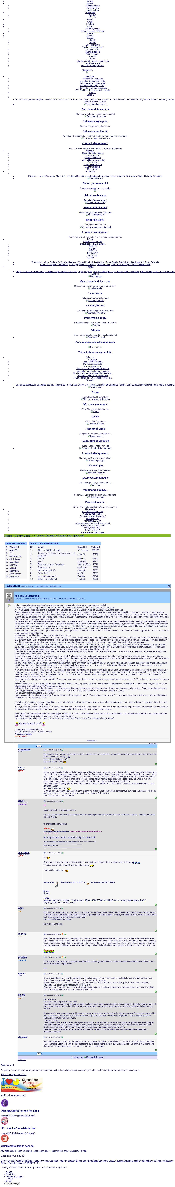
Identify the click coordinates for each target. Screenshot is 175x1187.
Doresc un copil (8, 1161)
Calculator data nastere (92, 153)
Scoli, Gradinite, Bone (93, 362)
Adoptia (92, 92)
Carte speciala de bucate (92, 532)
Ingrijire (92, 248)
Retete (90, 33)
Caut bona (103, 1161)
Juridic (93, 40)
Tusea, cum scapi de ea (95, 441)
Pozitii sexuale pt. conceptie (92, 83)
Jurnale (90, 22)
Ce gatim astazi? (92, 530)
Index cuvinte (93, 10)
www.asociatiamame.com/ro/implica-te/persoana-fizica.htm (61, 841)
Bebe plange (82, 1161)
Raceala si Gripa (95, 428)
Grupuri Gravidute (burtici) (155, 99)
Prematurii (157, 176)
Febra (95, 392)
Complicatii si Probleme (98, 99)
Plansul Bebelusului (95, 207)
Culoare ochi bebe (60, 1151)
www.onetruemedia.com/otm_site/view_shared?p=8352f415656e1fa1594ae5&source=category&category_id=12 (94, 900)
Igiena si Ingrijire (117, 176)
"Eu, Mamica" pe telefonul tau (18, 1128)
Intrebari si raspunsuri (95, 143)
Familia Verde (146, 271)
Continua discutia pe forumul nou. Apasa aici (59, 535)
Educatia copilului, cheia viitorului (92, 375)
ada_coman (24, 852)
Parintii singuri (92, 54)
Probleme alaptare (67, 1161)
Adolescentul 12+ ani (75, 262)
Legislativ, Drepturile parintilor (118, 271)
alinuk (21, 801)
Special (90, 38)
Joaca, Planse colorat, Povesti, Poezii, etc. (92, 378)
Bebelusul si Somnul (135, 176)
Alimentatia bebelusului (92, 512)
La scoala (92, 359)
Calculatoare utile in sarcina (17, 1146)
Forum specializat (93, 158)
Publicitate (11, 1174)
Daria (46, 891)
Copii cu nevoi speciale (92, 47)
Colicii (95, 416)
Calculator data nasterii (95, 109)
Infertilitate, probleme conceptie (93, 88)
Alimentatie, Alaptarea (66, 176)
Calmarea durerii (92, 167)
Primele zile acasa (36, 176)
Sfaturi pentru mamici (95, 183)
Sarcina (90, 95)
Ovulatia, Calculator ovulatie (92, 81)
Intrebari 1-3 (92, 253)
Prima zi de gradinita (92, 364)
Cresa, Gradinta (116, 1161)
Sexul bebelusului (42, 1151)
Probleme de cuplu (95, 317)
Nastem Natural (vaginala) (93, 160)
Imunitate (73, 385)
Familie (90, 267)
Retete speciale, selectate (92, 525)
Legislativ (20, 1163)
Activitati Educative (141, 265)
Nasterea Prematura (93, 164)
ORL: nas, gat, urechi (95, 404)
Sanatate (93, 246)
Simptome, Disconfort (45, 99)
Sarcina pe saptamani (25, 99)
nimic (45, 968)
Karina (47, 893)
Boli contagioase (95, 502)
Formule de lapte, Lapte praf (92, 516)
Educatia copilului (124, 265)
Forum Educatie (152, 262)
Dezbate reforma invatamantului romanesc (92, 373)
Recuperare (92, 169)
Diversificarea (82, 176)
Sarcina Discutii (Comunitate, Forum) (126, 99)
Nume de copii (62, 99)
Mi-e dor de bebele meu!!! (30, 723)
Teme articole (93, 8)
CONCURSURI (32, 1163)
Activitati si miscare (87, 265)
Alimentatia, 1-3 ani (92, 521)
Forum (93, 17)
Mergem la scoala (131, 1161)
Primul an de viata (95, 195)
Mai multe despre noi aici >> (13, 1074)
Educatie (93, 251)
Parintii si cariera (92, 52)
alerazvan (23, 1037)
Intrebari (90, 24)
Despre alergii (84, 385)
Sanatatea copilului (49, 265)
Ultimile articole (93, 6)
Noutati (90, 3)
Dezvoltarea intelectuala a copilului (93, 371)
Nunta (92, 59)
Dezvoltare (50, 176)
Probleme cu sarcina (32, 1161)
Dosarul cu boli (95, 219)
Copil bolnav (146, 1161)
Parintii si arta (92, 49)
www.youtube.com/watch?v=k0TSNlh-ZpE (57, 831)
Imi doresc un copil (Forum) (92, 86)
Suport (9, 1181)
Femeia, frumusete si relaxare (63, 271)
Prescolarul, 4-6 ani (40, 262)
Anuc (20, 908)
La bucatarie (95, 293)
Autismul (171, 385)
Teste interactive (92, 63)
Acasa (90, 1)
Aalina (21, 767)
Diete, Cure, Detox (92, 528)
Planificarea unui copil (93, 79)
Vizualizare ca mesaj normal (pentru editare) (48, 586)
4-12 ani (90, 258)
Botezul (92, 56)
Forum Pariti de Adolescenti (131, 262)
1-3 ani (90, 239)
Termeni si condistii (14, 1176)
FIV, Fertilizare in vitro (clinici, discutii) (93, 90)
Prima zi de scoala (92, 366)
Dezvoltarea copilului (106, 265)
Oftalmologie (95, 465)
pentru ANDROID (9, 1116)
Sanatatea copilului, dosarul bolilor (52, 385)
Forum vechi (22, 535)
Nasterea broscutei (23, 734)
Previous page (153, 743)
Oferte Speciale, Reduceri (92, 31)
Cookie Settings (13, 1184)
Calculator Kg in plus (95, 121)
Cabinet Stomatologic (95, 477)
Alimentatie (63, 265)
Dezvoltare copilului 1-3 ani (92, 244)
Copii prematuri (93, 45)
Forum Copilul (111, 262)
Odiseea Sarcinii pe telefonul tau (20, 1110)
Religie (92, 43)
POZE (46, 898)
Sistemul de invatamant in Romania (92, 369)
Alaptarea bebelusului (93, 514)
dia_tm (21, 995)
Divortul (135, 271)
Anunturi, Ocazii (92, 29)
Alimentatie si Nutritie (92, 241)
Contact (9, 1179)
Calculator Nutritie (78, 1151)
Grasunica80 (24, 750)
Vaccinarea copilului (95, 490)
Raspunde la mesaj (95, 1057)
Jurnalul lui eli (13, 586)
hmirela (21, 973)
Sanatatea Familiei (117, 385)
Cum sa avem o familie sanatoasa (95, 342)
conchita (22, 957)
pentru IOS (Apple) (26, 1116)
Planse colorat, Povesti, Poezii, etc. (93, 61)
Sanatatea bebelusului (99, 176)
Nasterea (90, 151)
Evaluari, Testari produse (92, 66)
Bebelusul (90, 171)
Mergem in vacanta (24, 271)
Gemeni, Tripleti (8, 1163)
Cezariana (92, 162)
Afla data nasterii (8, 1151)
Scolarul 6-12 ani (57, 262)
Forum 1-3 (92, 255)
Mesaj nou (78, 1057)
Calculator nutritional (95, 131)
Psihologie (73, 265)
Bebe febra (93, 1161)
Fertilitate (90, 76)
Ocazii (90, 26)
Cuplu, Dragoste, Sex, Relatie (91, 271)
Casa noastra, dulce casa (95, 281)
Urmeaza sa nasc (50, 1161)
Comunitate (90, 13)
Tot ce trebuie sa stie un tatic (95, 352)
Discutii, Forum (95, 305)
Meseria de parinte (41, 271)
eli (9, 600)
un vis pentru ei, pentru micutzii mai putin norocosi (69, 837)
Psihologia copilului (157, 385)
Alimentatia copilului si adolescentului (92, 523)
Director (90, 36)
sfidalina (22, 934)
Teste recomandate (78, 99)
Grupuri (92, 15)
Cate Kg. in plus (25, 1151)
